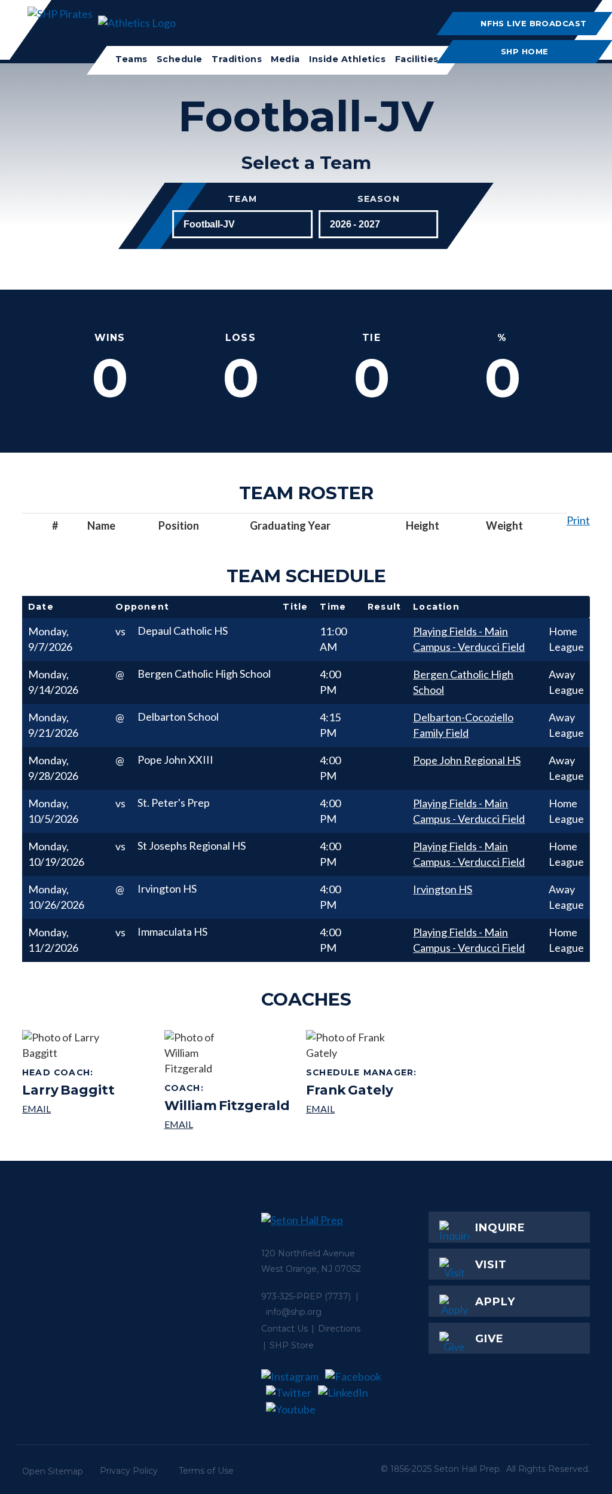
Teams (131, 59)
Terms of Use (206, 1470)
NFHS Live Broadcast (534, 23)
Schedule (180, 59)
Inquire (500, 1227)
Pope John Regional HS (467, 760)
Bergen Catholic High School (463, 682)
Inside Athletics (347, 59)
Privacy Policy (129, 1470)
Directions (339, 1328)
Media (285, 59)
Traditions (237, 59)
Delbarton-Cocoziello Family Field (463, 725)
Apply (495, 1301)
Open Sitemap (52, 1471)
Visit (491, 1264)
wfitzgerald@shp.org (227, 1124)
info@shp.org (294, 1312)
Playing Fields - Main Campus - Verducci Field (469, 639)
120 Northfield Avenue (308, 1253)
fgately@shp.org (363, 1108)
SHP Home (525, 51)
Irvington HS (442, 889)
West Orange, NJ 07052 (311, 1269)
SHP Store (292, 1345)
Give (489, 1338)
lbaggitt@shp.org (68, 1108)
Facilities (416, 59)
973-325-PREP (291, 1296)
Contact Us (284, 1328)
